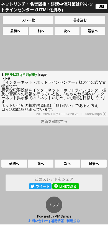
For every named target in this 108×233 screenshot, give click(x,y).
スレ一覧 (28, 20)
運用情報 (57, 221)
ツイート (42, 187)
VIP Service (63, 216)
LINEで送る (68, 187)
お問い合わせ (38, 221)
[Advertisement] (53, 53)
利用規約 (73, 221)
